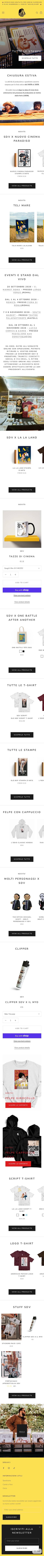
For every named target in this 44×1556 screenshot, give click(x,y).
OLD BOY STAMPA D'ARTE (22, 780)
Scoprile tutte (22, 735)
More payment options (22, 595)
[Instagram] (9, 1468)
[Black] (23, 651)
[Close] (40, 1527)
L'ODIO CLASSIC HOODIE (22, 843)
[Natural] (20, 651)
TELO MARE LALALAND (22, 246)
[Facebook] (3, 1468)
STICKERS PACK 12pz (11, 1343)
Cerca (5, 1488)
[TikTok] (14, 1468)
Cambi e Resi (8, 1484)
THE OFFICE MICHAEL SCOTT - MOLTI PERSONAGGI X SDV (22, 919)
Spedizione (7, 1480)
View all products (22, 186)
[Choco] (20, 1215)
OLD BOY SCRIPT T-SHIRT (22, 718)
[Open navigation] (3, 12)
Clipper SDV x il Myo (22, 1002)
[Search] (37, 13)
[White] (42, 656)
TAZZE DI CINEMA (22, 556)
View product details (22, 602)
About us (22, 1431)
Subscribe (22, 1548)
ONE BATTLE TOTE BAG (22, 647)
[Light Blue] (26, 1215)
